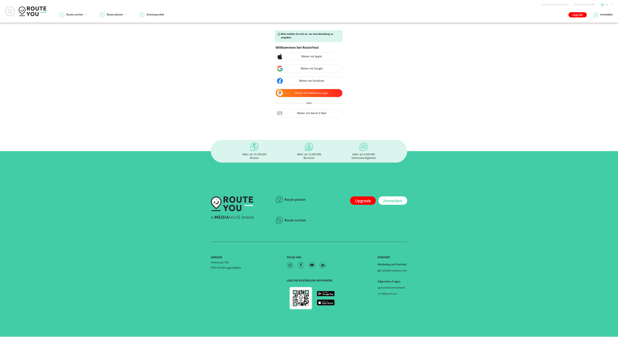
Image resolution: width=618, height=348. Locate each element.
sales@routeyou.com (393, 270)
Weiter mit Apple (311, 56)
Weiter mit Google (312, 68)
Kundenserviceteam (393, 287)
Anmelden (392, 200)
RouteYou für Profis (584, 4)
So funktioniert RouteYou (554, 4)
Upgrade (577, 15)
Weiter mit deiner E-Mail (311, 113)
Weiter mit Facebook (311, 80)
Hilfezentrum (389, 293)
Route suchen (295, 220)
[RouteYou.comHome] (32, 11)
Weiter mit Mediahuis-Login (311, 93)
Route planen (295, 199)
